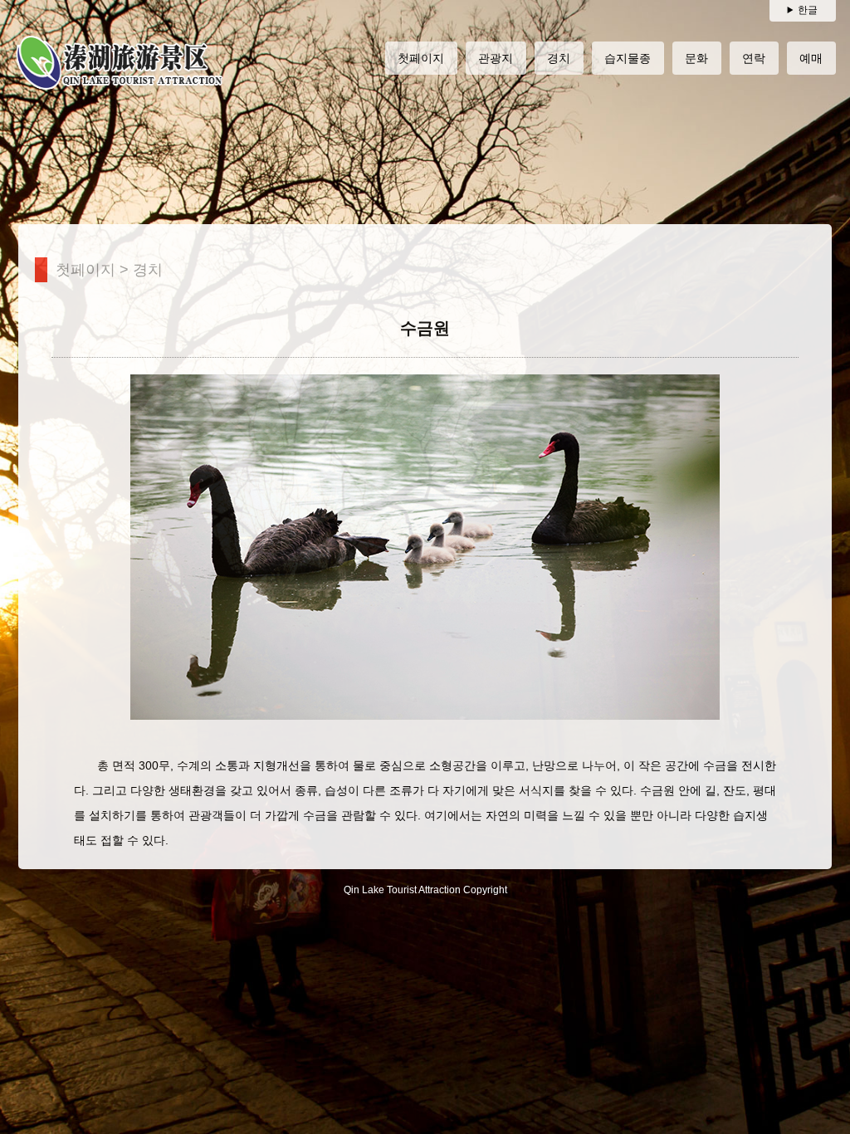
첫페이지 (85, 270)
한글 (808, 10)
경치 (148, 270)
